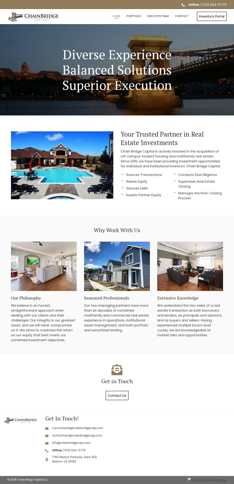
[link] (116, 16)
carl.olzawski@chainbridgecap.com (77, 428)
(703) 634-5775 (213, 4)
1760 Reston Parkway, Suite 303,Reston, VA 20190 (74, 459)
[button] (212, 16)
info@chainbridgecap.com (71, 443)
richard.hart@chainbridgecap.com (77, 435)
